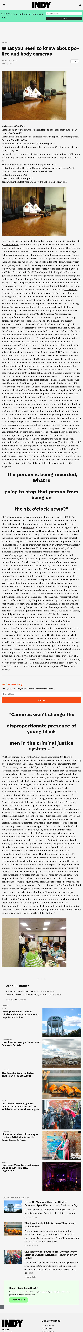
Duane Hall (33, 390)
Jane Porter (32, 1217)
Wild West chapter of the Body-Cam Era (48, 272)
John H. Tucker (10, 60)
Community (6, 1131)
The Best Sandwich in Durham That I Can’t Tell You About (18, 1074)
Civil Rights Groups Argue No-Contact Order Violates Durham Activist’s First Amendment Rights (20, 1106)
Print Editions (48, 1326)
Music (4, 1162)
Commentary (7, 1039)
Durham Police (10, 244)
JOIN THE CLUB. (18, 1300)
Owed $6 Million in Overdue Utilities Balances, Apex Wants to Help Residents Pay (20, 1014)
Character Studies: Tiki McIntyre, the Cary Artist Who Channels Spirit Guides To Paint (20, 1137)
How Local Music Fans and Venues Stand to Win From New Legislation (20, 1168)
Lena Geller (31, 1277)
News (5, 43)
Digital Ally (28, 527)
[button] (41, 691)
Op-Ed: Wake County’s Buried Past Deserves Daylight (21, 1043)
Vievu (73, 524)
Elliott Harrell (32, 1245)
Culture (5, 1070)
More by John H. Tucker (16, 1000)
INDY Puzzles (47, 1329)
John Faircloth (44, 372)
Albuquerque (8, 438)
